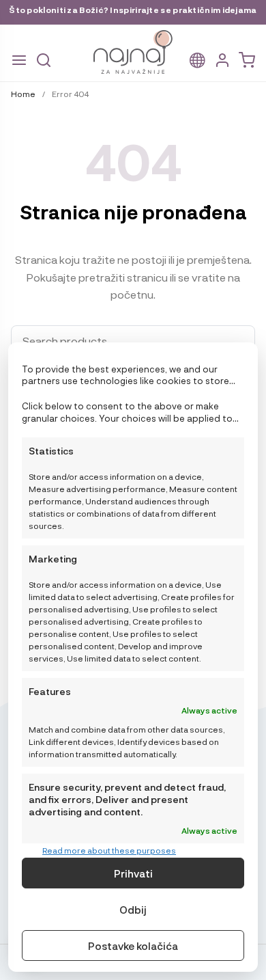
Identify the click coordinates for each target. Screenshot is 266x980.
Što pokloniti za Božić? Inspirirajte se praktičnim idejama (132, 9)
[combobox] (133, 341)
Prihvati (133, 873)
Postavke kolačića (133, 946)
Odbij (133, 909)
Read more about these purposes (109, 850)
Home (23, 93)
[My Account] (222, 60)
